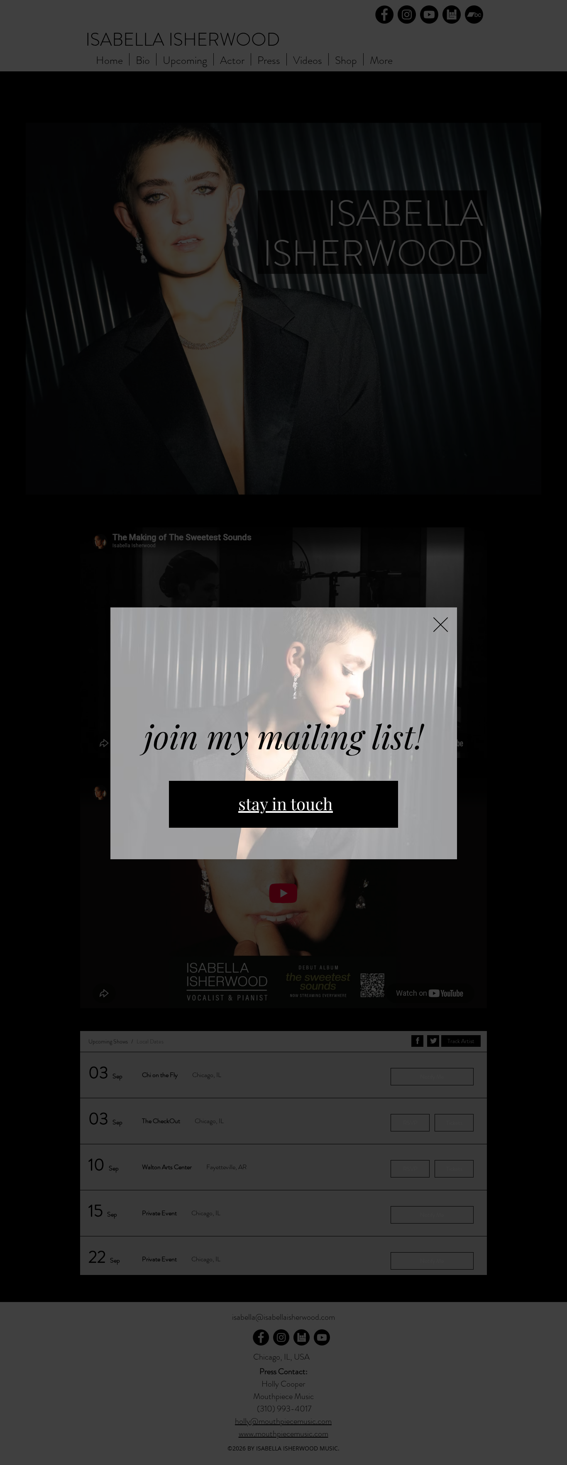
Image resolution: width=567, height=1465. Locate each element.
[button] (440, 624)
